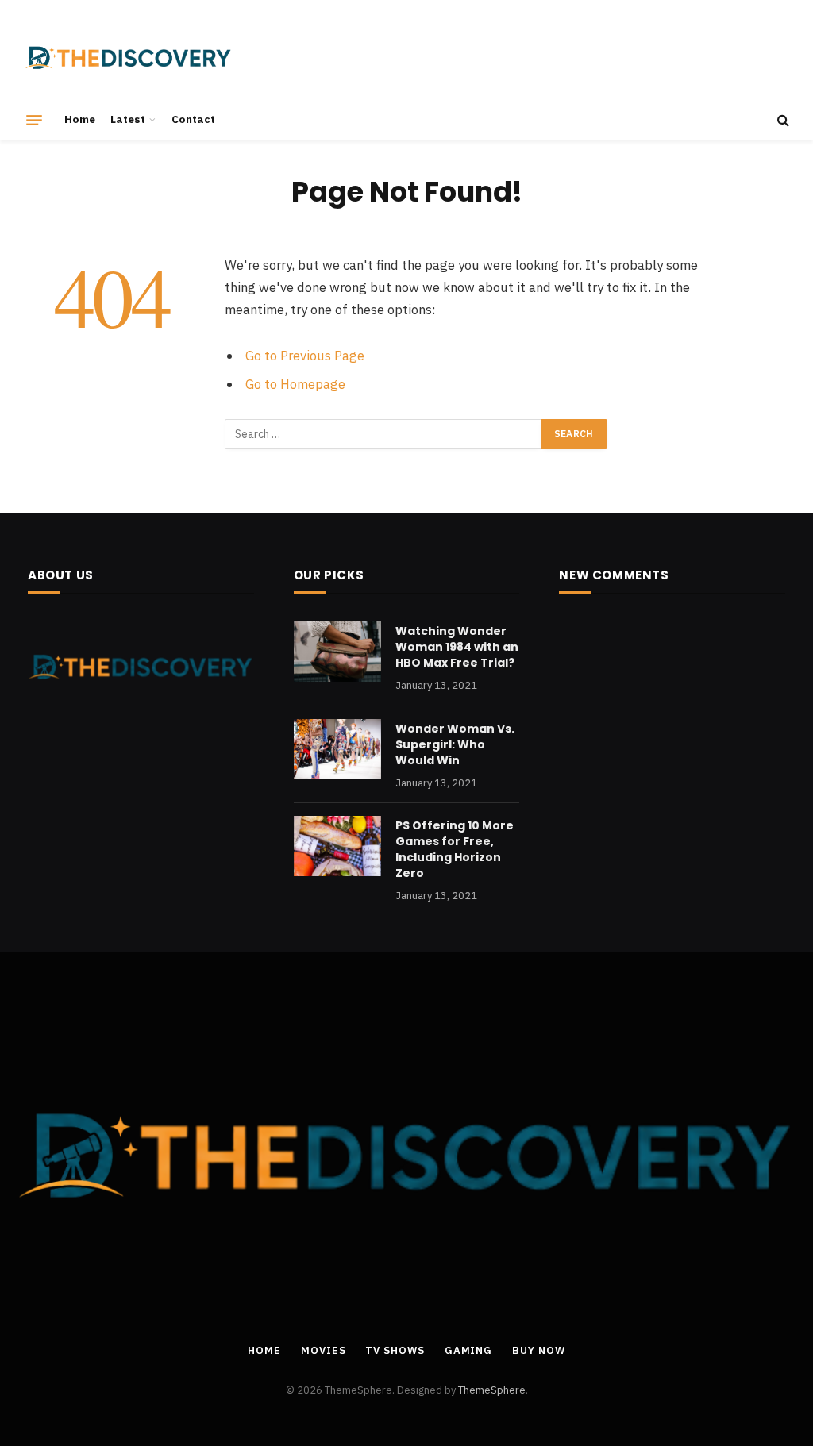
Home (79, 119)
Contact (193, 119)
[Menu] (34, 119)
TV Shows (394, 1350)
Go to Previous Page (304, 355)
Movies (323, 1350)
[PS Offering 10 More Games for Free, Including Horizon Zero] (337, 846)
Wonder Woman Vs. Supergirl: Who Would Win (454, 744)
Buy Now (538, 1350)
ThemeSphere (492, 1390)
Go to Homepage (295, 384)
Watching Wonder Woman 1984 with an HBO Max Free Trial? (456, 647)
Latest (127, 119)
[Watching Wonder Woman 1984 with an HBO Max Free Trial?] (337, 651)
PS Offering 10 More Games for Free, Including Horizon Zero (454, 849)
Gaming (468, 1350)
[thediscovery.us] (128, 57)
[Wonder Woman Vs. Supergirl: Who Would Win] (337, 749)
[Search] (781, 120)
